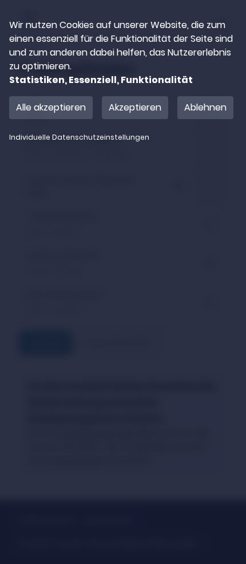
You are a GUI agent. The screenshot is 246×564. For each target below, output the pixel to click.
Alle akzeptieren (51, 107)
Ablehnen (205, 107)
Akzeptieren (135, 107)
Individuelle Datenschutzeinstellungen (79, 137)
